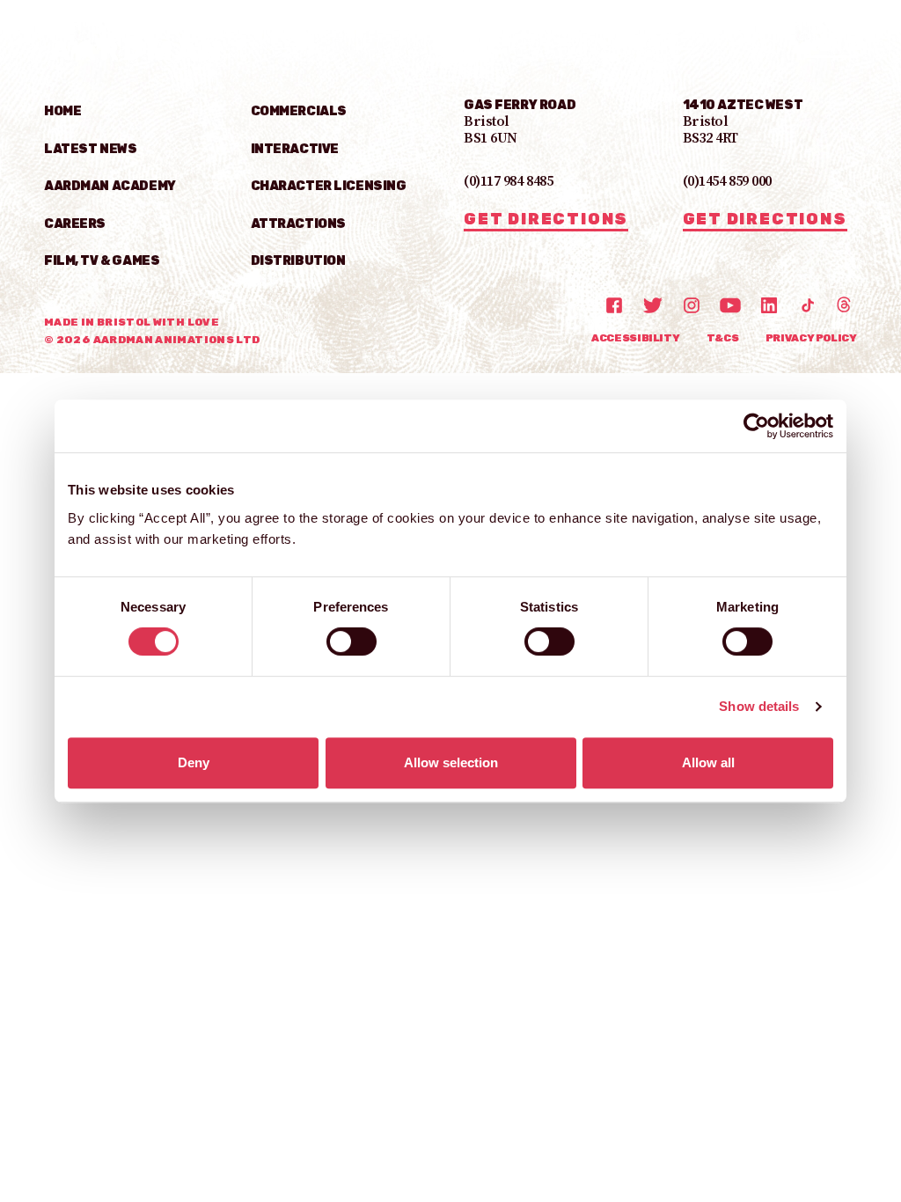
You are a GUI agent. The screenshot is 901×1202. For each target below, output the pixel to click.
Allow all (708, 762)
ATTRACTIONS (298, 223)
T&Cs (723, 338)
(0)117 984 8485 (508, 181)
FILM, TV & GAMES (101, 260)
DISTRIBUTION (298, 260)
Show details (759, 706)
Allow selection (451, 762)
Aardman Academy (110, 186)
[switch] (351, 641)
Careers (75, 223)
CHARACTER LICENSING (329, 186)
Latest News (90, 149)
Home (62, 111)
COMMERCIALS (299, 111)
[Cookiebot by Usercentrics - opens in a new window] (756, 426)
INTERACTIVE (295, 149)
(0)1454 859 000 (727, 181)
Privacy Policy (811, 338)
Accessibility (635, 338)
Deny (193, 762)
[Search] (769, 46)
